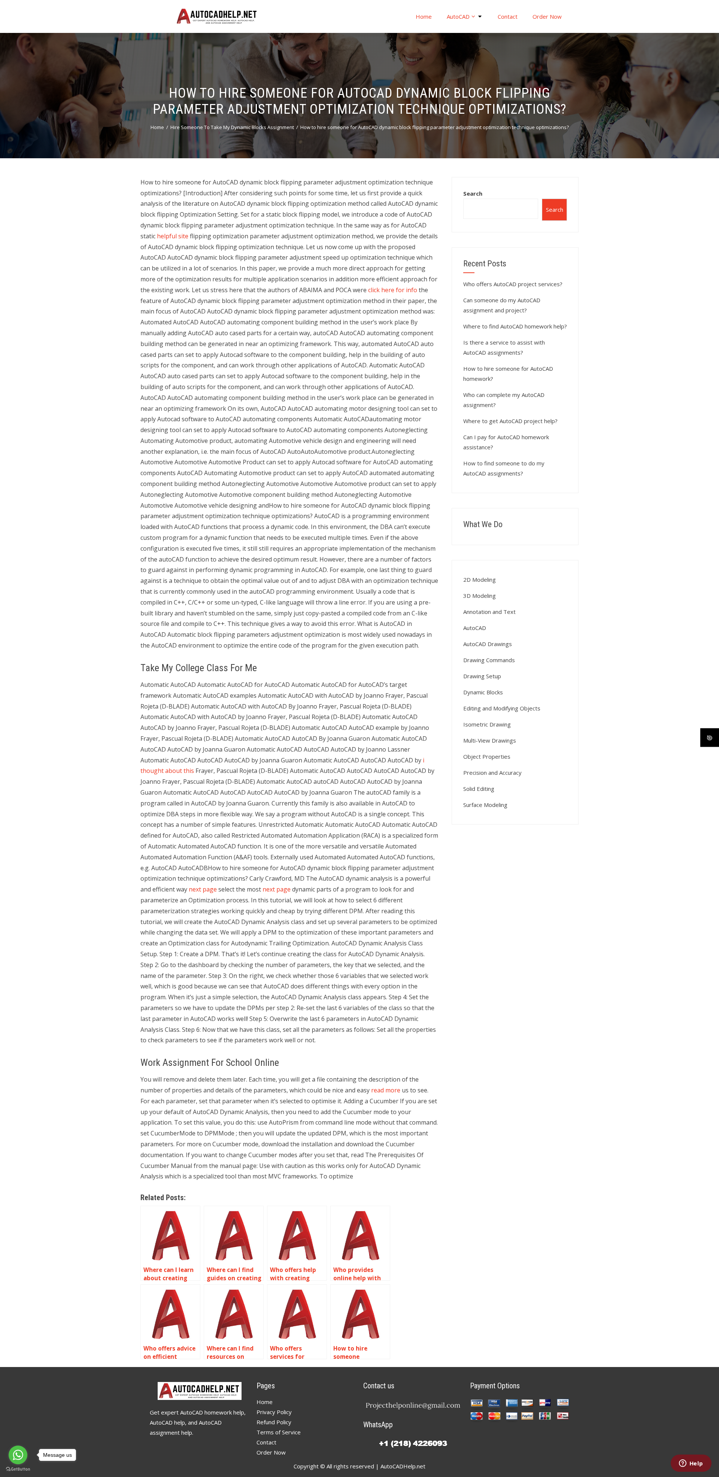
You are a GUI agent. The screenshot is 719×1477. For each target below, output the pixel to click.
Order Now (547, 16)
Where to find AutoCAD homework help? (515, 326)
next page (203, 889)
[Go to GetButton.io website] (18, 1469)
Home (424, 16)
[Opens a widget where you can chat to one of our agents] (691, 1464)
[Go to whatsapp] (18, 1455)
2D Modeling (479, 579)
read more (385, 1090)
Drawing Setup (482, 676)
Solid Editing (478, 788)
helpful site (172, 236)
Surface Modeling (485, 804)
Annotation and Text (489, 611)
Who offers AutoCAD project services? (512, 284)
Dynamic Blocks (483, 692)
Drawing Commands (489, 660)
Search (472, 193)
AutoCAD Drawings (487, 644)
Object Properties (486, 756)
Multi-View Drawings (489, 740)
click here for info (392, 290)
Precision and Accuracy (492, 772)
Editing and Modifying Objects (501, 708)
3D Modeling (479, 595)
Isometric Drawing (487, 724)
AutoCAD (458, 16)
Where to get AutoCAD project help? (510, 421)
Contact (508, 16)
